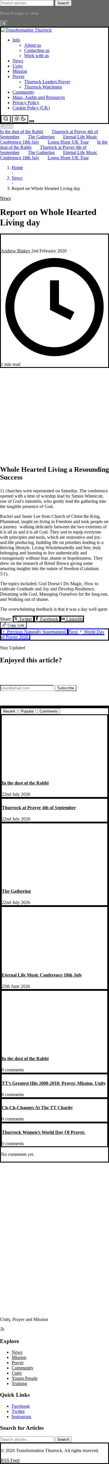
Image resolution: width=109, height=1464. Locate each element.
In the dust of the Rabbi (21, 131)
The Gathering (41, 136)
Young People (24, 1378)
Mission (19, 71)
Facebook (49, 619)
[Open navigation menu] (31, 121)
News (17, 60)
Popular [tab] (27, 711)
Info (16, 39)
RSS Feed (10, 1460)
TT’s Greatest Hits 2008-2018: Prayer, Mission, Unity (54, 1083)
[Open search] (6, 119)
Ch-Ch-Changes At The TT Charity (37, 1107)
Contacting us (36, 50)
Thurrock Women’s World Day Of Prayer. (43, 1132)
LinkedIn (74, 619)
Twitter (25, 619)
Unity (17, 66)
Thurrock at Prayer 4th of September (39, 807)
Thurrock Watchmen (43, 86)
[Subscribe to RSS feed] (2, 1329)
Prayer (18, 76)
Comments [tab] (49, 711)
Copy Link (15, 625)
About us (32, 45)
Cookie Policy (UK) (31, 107)
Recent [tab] (9, 711)
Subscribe (65, 688)
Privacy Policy (25, 102)
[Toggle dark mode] (20, 119)
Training (19, 1383)
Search (63, 3)
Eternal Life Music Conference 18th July (42, 975)
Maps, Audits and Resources (38, 97)
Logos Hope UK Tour (68, 142)
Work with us (36, 55)
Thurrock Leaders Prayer (47, 81)
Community (23, 92)
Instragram (21, 1416)
